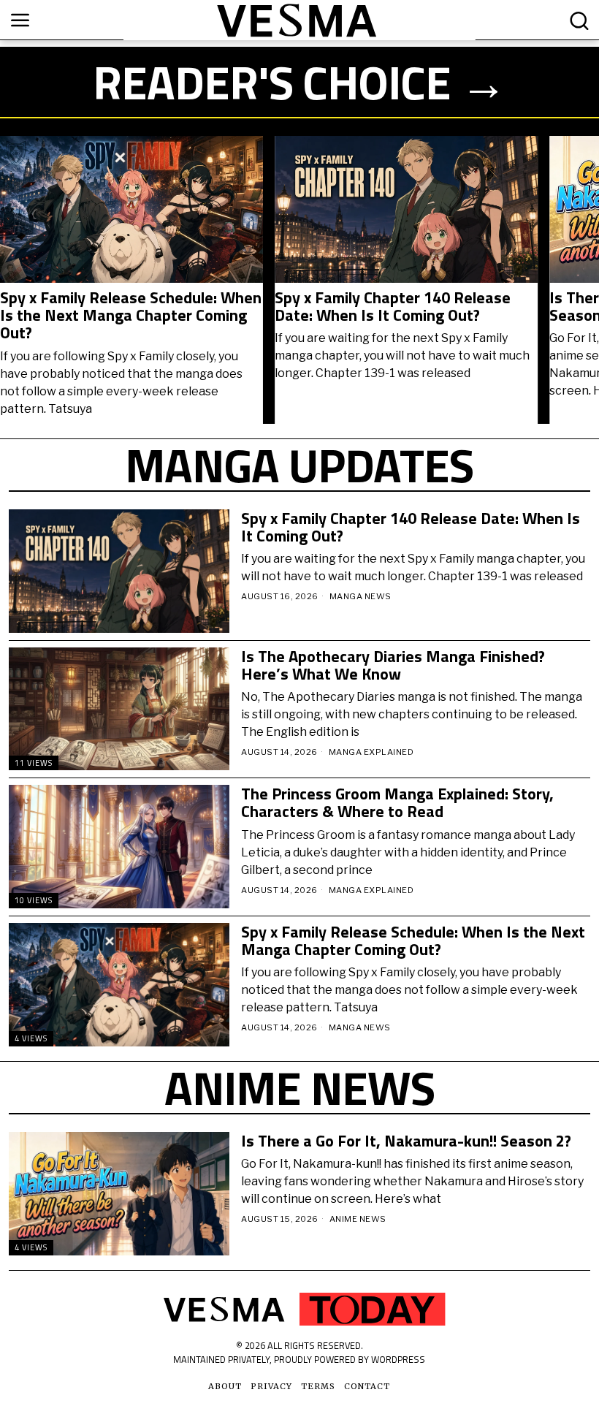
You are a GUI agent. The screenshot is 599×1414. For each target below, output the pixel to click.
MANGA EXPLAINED (371, 752)
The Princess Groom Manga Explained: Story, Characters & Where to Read (397, 802)
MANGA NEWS (360, 596)
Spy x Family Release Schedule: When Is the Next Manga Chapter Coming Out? (131, 315)
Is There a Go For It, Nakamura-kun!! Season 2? (406, 1140)
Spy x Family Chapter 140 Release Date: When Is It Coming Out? (393, 306)
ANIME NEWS (357, 1219)
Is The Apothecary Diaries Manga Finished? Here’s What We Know (393, 665)
